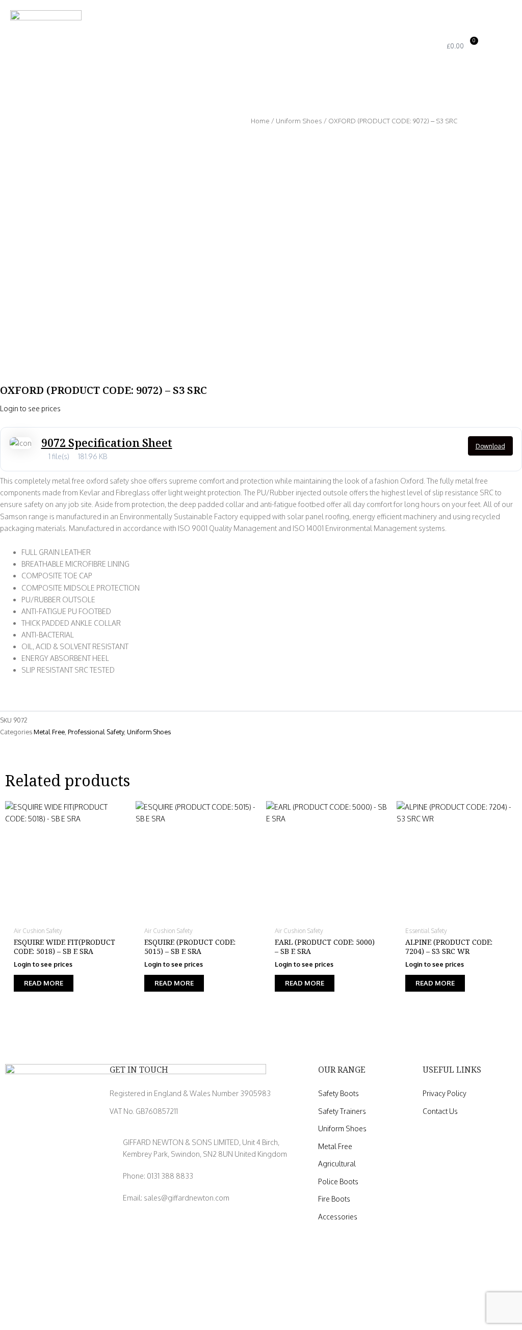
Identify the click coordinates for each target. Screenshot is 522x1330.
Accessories (337, 1216)
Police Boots (338, 1181)
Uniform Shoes (299, 121)
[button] (404, 46)
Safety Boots (338, 1093)
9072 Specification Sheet (106, 443)
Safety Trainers (342, 1111)
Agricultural (337, 1163)
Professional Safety (96, 732)
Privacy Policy (444, 1093)
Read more (43, 983)
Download (490, 446)
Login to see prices (30, 408)
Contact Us (440, 1111)
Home (260, 121)
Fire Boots (334, 1198)
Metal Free (49, 732)
